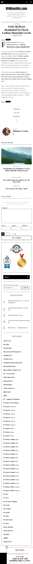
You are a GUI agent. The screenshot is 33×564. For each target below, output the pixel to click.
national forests (8, 381)
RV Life (20, 22)
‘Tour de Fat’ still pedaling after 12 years (20, 559)
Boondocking (7, 348)
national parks (7, 384)
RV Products (7, 509)
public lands (7, 392)
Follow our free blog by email (10, 285)
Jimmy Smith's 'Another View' (12, 370)
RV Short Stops (7, 520)
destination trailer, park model (12, 363)
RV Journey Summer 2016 (11, 479)
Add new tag (7, 341)
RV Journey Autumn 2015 (10, 443)
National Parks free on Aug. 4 (15, 315)
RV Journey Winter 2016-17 (11, 490)
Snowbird (6, 534)
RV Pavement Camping (10, 501)
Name (3, 225)
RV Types (6, 523)
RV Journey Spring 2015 (10, 454)
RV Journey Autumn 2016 (10, 447)
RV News (25, 22)
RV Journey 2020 (8, 436)
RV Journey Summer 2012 (11, 465)
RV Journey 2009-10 (9, 406)
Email (14, 225)
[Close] (7, 547)
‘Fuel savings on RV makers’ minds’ (16, 187)
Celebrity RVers (8, 359)
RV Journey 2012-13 (9, 417)
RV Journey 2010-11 (9, 410)
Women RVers (7, 541)
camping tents (7, 355)
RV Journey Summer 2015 (11, 476)
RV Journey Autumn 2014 (10, 439)
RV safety (6, 516)
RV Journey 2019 (8, 432)
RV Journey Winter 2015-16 (11, 487)
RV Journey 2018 (8, 428)
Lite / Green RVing (9, 373)
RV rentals (6, 512)
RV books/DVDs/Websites (11, 403)
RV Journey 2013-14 (9, 421)
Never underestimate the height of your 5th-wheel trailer (16, 180)
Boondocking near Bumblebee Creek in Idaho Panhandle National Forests (16, 170)
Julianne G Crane (17, 35)
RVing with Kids (8, 527)
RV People (6, 505)
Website (24, 225)
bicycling (6, 344)
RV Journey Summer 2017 (11, 483)
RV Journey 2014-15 (9, 425)
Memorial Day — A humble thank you (18, 327)
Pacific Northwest (8, 388)
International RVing (9, 366)
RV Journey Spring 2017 (10, 461)
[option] (16, 159)
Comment (4, 208)
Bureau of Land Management (12, 352)
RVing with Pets (8, 531)
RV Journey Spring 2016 (10, 457)
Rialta (5, 395)
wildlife (5, 538)
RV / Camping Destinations (9, 22)
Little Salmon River (9, 377)
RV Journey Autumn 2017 (10, 450)
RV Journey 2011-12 (9, 414)
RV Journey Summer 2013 (11, 468)
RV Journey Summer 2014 (11, 472)
